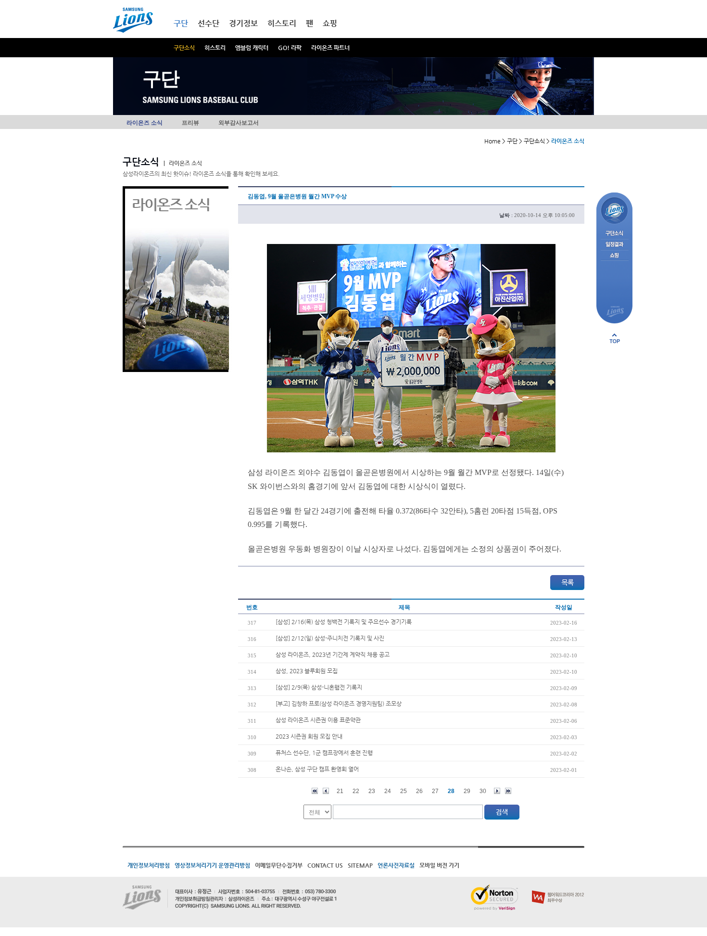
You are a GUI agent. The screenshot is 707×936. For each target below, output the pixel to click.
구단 (181, 23)
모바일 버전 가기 (439, 865)
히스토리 (215, 47)
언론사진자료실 (396, 865)
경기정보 (243, 23)
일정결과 (614, 244)
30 (483, 791)
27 (435, 791)
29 (467, 791)
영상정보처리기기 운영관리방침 (212, 865)
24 (387, 791)
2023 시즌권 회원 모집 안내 (309, 736)
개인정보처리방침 (148, 865)
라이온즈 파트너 (330, 47)
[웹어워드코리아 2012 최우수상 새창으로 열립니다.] (558, 888)
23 (371, 791)
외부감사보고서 (238, 122)
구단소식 (184, 47)
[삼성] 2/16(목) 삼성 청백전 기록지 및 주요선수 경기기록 (344, 621)
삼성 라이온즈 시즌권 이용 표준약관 (318, 720)
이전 (325, 790)
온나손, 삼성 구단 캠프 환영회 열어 (317, 769)
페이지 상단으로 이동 (614, 338)
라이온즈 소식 (144, 122)
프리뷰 (190, 122)
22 (356, 791)
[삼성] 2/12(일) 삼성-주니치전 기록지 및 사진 (330, 638)
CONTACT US (325, 865)
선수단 (208, 23)
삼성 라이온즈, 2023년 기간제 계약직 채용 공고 (333, 654)
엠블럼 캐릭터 (251, 47)
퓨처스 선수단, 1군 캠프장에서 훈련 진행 (324, 752)
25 (403, 791)
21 (340, 791)
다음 (497, 790)
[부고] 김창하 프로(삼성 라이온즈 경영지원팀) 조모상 (339, 703)
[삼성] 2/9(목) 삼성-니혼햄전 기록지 (319, 687)
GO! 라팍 (290, 47)
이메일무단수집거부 (279, 865)
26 (419, 791)
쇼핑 (330, 23)
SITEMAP (360, 865)
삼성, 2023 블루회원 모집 (307, 670)
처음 (314, 790)
